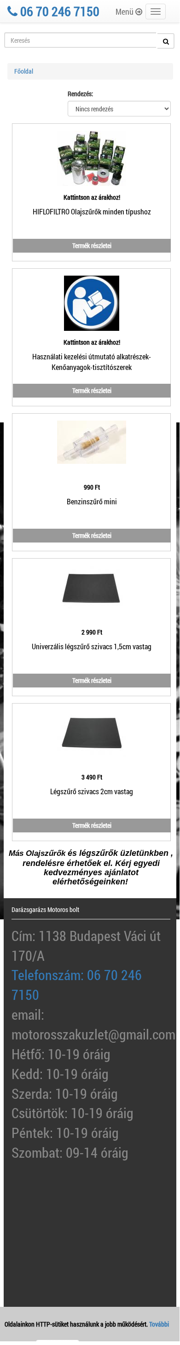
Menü (125, 11)
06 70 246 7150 (58, 11)
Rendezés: (80, 93)
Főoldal (23, 71)
